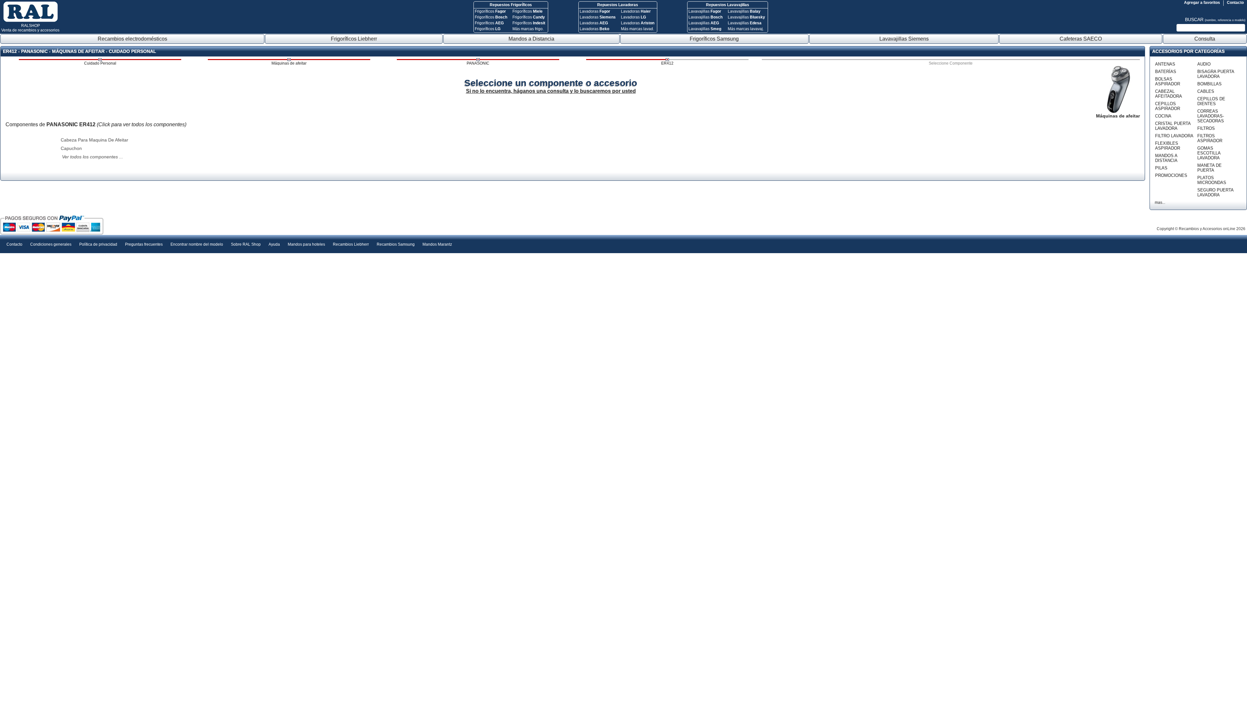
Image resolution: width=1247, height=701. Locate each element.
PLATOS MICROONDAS (1211, 180)
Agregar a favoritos (1202, 2)
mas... (1160, 202)
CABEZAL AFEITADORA (1168, 94)
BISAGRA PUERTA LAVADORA (1215, 74)
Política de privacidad (98, 244)
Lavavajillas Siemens (904, 39)
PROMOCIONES (1171, 175)
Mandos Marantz (437, 244)
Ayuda (274, 244)
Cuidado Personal (100, 63)
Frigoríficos (490, 11)
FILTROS (1206, 128)
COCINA (1163, 116)
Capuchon (71, 148)
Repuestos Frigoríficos (511, 5)
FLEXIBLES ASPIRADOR (1167, 146)
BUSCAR (1215, 19)
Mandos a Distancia (531, 39)
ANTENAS (1165, 64)
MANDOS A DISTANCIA (1166, 158)
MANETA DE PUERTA (1209, 168)
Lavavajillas (704, 11)
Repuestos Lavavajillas (727, 5)
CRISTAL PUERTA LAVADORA (1172, 126)
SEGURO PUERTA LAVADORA (1215, 192)
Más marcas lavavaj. (746, 29)
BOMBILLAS (1209, 83)
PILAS (1161, 168)
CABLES (1205, 91)
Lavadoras (595, 11)
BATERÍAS (1165, 71)
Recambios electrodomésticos (132, 39)
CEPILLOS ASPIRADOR (1167, 106)
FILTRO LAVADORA (1174, 135)
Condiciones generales (50, 244)
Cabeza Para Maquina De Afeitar (94, 139)
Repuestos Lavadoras (617, 5)
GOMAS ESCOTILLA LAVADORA (1208, 153)
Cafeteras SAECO (1081, 39)
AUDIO (1204, 64)
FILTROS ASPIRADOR (1209, 138)
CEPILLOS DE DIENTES (1211, 101)
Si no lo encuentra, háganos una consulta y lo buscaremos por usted (551, 91)
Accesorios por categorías (1188, 51)
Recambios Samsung (396, 244)
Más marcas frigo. (528, 29)
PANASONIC (478, 63)
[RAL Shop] (30, 20)
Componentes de (96, 124)
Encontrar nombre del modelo (196, 244)
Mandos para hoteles (306, 244)
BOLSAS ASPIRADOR (1167, 81)
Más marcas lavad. (637, 29)
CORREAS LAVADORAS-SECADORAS (1210, 116)
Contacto (1235, 2)
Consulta (1204, 39)
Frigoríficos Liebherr (354, 39)
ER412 (667, 63)
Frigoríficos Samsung (714, 39)
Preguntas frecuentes (144, 244)
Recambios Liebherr (351, 244)
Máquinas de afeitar (289, 63)
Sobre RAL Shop (246, 244)
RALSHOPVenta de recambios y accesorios (30, 27)
